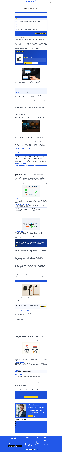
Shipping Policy (36, 438)
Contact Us (36, 444)
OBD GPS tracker (18, 92)
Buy (25, 439)
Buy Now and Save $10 (28, 63)
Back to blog (31, 434)
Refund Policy (36, 439)
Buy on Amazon (35, 63)
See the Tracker (43, 306)
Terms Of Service (37, 441)
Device (45, 438)
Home (25, 438)
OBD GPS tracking (31, 259)
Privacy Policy (36, 440)
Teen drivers (46, 444)
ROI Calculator (46, 440)
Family (25, 441)
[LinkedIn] (34, 416)
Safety (45, 439)
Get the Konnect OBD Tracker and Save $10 (30, 396)
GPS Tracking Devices (27, 444)
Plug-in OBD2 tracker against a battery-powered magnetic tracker (25, 280)
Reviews (26, 442)
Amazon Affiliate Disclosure (28, 445)
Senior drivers (46, 445)
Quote (25, 443)
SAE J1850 (32, 115)
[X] (16, 443)
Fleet (25, 440)
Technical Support (37, 443)
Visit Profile (30, 415)
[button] (9, 1)
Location (45, 441)
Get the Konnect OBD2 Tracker (40, 33)
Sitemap (36, 442)
